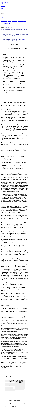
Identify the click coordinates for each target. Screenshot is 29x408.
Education (3, 14)
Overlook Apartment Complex (10, 381)
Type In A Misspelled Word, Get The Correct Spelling (20, 381)
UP (23, 370)
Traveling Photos (9, 387)
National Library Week (20, 387)
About (2, 8)
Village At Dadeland (19, 389)
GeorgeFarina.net (21, 406)
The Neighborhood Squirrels (10, 390)
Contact (2, 17)
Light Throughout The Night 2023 (10, 385)
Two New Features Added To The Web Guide (20, 385)
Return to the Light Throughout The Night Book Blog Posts (13, 21)
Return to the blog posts (6, 23)
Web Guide (3, 6)
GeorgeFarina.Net (4, 2)
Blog (2, 3)
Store (2, 11)
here (24, 30)
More (2, 13)
